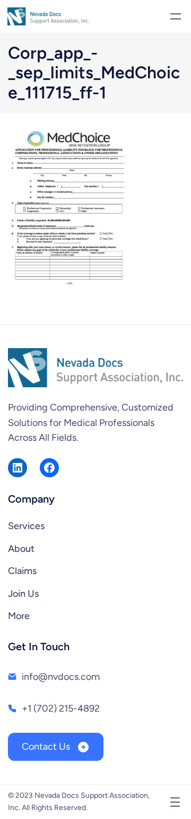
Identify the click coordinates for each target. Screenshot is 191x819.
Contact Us (47, 746)
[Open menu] (176, 16)
